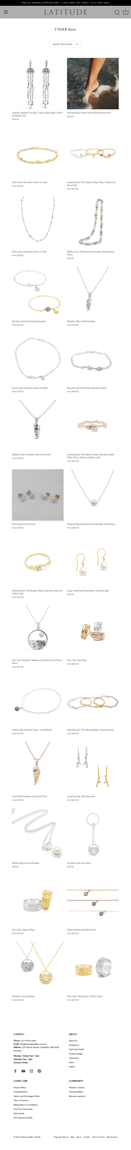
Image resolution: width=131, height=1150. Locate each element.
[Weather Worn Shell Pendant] (93, 292)
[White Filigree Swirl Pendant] (38, 834)
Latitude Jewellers (27, 1137)
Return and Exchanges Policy (27, 1096)
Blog (72, 1137)
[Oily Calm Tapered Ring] (38, 900)
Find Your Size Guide (23, 1109)
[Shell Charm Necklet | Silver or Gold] (38, 222)
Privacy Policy (20, 1087)
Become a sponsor (77, 1096)
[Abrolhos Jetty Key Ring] (93, 834)
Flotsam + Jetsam (76, 1087)
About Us (73, 1040)
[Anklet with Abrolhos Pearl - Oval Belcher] (38, 700)
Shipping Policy (21, 1091)
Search (72, 1066)
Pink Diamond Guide (23, 1117)
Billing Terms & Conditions (26, 1104)
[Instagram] (31, 1071)
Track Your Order (76, 1049)
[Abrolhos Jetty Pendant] (38, 967)
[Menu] (6, 12)
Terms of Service (21, 1100)
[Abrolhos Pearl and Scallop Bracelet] (38, 292)
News (71, 1062)
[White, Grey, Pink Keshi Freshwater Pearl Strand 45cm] (93, 222)
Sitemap (37, 1137)
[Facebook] (15, 1071)
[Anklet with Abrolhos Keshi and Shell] (38, 359)
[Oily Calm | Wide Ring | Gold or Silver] (93, 967)
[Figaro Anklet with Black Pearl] (93, 900)
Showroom (74, 1058)
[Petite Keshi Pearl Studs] (38, 495)
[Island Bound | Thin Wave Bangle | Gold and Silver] (93, 700)
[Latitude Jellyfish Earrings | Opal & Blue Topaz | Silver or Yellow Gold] (38, 83)
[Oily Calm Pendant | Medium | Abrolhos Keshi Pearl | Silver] (38, 631)
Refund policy (112, 1137)
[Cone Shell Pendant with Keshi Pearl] (38, 767)
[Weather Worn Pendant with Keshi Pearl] (38, 425)
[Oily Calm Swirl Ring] (93, 631)
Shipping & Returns (61, 1137)
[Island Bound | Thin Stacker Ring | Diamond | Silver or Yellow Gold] (38, 561)
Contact (87, 1137)
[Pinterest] (39, 1071)
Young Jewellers (76, 1091)
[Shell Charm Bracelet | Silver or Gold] (38, 153)
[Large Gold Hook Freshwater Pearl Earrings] (93, 561)
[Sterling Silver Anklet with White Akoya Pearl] (93, 83)
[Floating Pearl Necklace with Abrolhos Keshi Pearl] (93, 495)
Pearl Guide (19, 1113)
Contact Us (74, 1045)
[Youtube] (23, 1071)
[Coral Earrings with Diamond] (93, 767)
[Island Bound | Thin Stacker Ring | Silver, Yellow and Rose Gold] (93, 153)
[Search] (117, 12)
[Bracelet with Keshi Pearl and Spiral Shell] (93, 359)
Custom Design (76, 1053)
